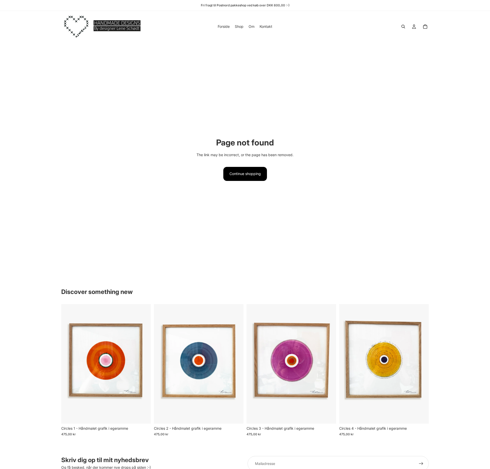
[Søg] (403, 26)
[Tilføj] (143, 416)
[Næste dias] (143, 363)
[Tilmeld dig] (421, 463)
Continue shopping (245, 173)
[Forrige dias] (69, 363)
